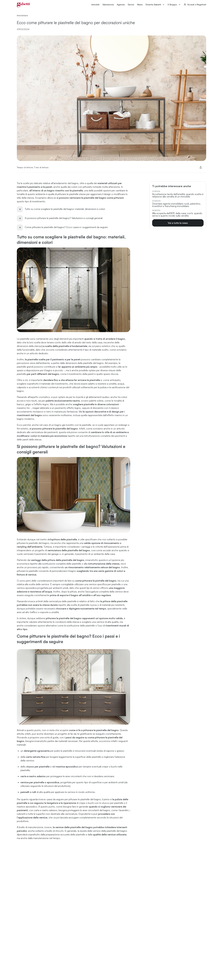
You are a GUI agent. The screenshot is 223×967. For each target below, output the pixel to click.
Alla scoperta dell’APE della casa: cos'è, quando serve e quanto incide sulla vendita (177, 214)
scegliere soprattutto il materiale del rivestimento (42, 383)
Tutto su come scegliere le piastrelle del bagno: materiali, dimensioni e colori (65, 208)
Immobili (95, 4)
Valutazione (108, 4)
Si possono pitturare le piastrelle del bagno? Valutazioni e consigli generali (64, 218)
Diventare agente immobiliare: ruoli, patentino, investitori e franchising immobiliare (176, 204)
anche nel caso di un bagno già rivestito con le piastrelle (61, 424)
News (140, 4)
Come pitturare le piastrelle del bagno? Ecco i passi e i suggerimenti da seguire (66, 227)
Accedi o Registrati (196, 4)
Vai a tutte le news (178, 222)
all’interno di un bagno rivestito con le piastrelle (56, 190)
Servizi (131, 4)
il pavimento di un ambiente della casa (95, 553)
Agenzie (121, 4)
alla (101, 563)
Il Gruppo (172, 4)
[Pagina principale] (23, 4)
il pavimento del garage (46, 553)
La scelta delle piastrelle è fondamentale (64, 346)
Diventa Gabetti (153, 4)
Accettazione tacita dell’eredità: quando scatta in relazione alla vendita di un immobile (178, 195)
